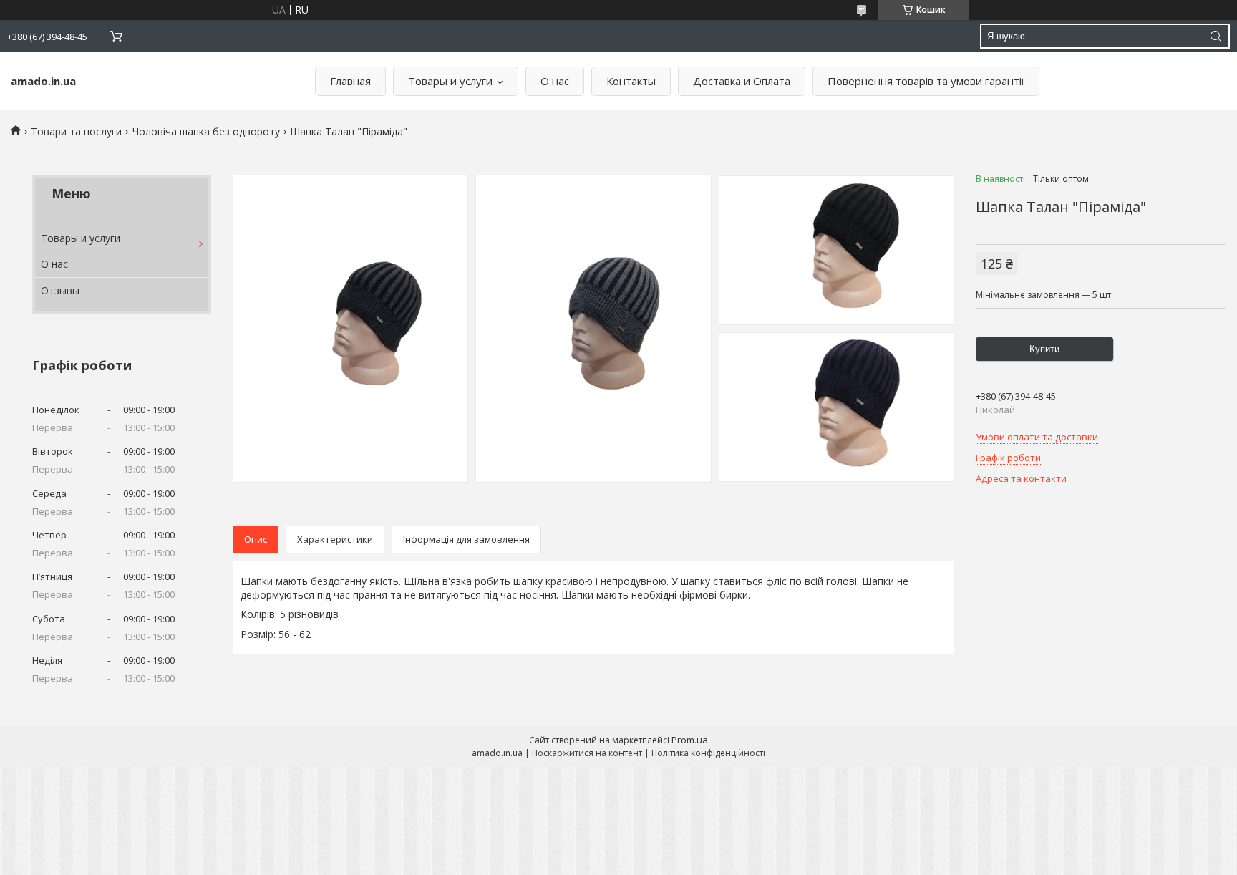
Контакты (631, 81)
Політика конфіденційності (708, 753)
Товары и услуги (450, 81)
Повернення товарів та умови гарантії (926, 81)
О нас (554, 81)
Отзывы (60, 290)
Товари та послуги (76, 131)
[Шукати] (1215, 36)
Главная (350, 81)
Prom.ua (689, 739)
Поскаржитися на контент (587, 753)
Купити (1044, 349)
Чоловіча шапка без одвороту (206, 131)
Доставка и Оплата (741, 81)
